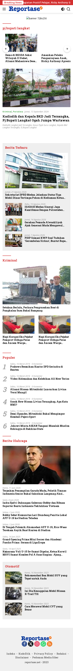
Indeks (10, 653)
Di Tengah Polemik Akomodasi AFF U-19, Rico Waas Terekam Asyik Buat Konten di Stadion (35, 529)
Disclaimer (22, 657)
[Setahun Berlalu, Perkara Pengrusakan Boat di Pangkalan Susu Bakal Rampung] (36, 285)
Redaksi (61, 653)
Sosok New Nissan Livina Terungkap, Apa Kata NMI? (39, 403)
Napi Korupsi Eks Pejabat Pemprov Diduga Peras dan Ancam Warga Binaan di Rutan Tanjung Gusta (18, 340)
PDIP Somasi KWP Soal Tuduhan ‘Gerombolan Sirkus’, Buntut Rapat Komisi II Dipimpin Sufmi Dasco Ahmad (46, 239)
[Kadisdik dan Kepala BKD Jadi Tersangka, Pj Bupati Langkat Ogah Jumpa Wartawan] (36, 88)
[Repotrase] (25, 9)
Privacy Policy (43, 653)
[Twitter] (30, 644)
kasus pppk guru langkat (44, 125)
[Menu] (5, 9)
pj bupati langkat (29, 127)
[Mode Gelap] (63, 9)
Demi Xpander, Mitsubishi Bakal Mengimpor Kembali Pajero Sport (37, 415)
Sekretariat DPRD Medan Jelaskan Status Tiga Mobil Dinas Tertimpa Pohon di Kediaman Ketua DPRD (34, 196)
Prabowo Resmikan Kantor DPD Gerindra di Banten (36, 368)
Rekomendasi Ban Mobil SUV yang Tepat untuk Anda (46, 577)
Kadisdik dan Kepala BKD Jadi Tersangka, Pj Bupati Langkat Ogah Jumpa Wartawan (36, 118)
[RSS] (49, 644)
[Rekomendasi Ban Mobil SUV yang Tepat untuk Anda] (13, 578)
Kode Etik (24, 653)
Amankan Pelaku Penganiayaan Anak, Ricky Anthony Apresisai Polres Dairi (54, 58)
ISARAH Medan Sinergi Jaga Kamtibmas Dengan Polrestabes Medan (44, 208)
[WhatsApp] (43, 644)
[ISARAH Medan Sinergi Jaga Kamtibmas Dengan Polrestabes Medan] (13, 209)
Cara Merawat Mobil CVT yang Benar (43, 608)
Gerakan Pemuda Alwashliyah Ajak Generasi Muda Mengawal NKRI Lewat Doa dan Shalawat (44, 224)
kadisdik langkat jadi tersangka (17, 125)
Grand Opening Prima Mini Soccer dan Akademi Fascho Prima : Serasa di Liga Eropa (32, 541)
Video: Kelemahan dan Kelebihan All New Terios (39, 378)
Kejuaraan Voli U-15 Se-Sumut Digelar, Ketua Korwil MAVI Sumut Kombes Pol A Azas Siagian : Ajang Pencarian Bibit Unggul (35, 553)
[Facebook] (24, 644)
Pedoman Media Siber (45, 657)
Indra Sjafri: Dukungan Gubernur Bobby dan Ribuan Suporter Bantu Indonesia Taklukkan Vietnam (34, 504)
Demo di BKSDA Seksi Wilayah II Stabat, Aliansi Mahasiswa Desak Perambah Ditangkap (18, 58)
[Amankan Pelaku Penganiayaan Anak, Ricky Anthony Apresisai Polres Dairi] (54, 43)
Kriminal (7, 111)
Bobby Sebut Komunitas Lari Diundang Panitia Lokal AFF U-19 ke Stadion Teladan (35, 517)
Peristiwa (18, 111)
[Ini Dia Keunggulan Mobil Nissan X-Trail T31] (13, 593)
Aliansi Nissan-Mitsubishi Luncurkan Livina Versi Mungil (38, 391)
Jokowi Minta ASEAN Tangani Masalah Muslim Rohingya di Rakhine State (39, 427)
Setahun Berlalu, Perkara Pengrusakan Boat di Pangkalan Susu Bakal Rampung (31, 309)
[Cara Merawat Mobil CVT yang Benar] (13, 609)
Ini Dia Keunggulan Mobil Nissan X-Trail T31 (45, 592)
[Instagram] (37, 644)
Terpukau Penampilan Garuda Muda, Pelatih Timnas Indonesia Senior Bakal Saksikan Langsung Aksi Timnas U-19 (34, 492)
